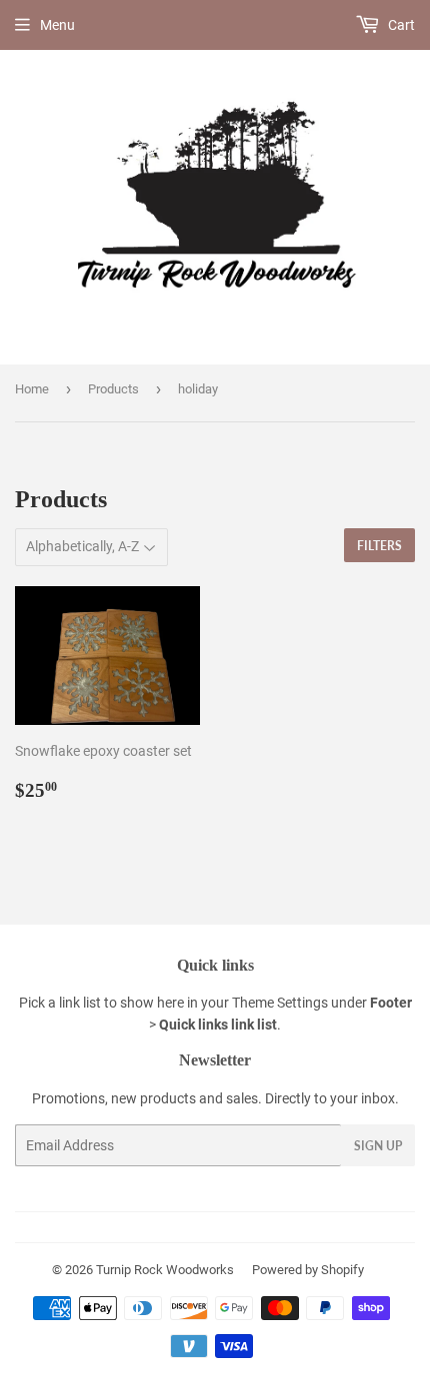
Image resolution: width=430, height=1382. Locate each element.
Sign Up (378, 1145)
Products (113, 388)
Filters (379, 545)
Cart (400, 25)
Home (32, 388)
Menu (57, 25)
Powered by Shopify (308, 1269)
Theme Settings (280, 1003)
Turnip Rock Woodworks (165, 1269)
